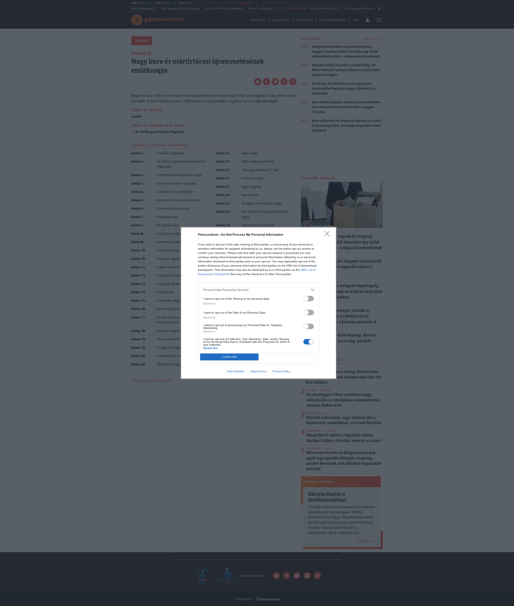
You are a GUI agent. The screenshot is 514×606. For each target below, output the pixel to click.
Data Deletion (235, 371)
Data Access (258, 371)
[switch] (308, 298)
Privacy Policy (281, 371)
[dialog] (258, 303)
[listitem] (258, 290)
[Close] (328, 235)
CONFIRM (229, 357)
